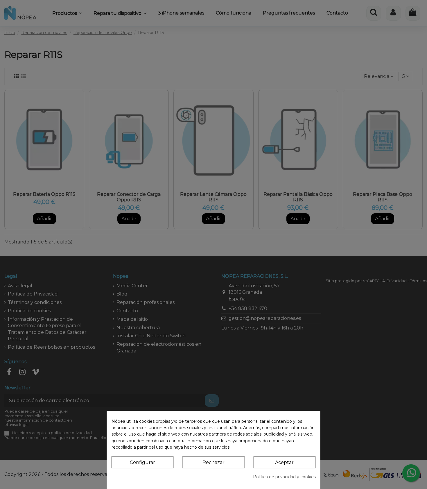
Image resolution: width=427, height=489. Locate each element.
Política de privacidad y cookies (284, 476)
